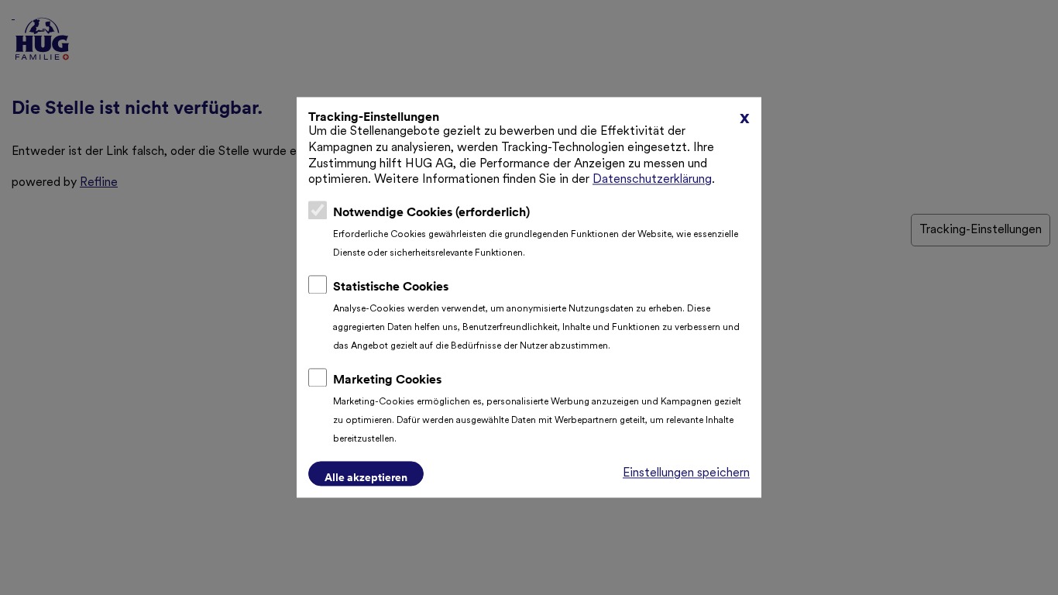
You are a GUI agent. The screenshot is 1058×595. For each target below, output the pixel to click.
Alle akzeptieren (366, 478)
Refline (99, 183)
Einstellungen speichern (686, 474)
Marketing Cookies (387, 379)
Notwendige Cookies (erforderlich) (431, 212)
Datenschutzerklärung (652, 180)
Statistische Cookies (390, 286)
